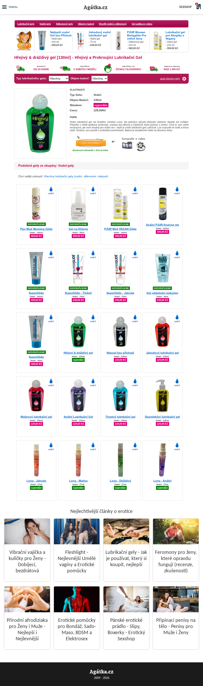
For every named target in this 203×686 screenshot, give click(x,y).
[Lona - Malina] (78, 476)
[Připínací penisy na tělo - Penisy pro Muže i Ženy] (176, 652)
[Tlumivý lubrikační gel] (120, 412)
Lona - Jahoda (36, 480)
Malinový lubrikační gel (36, 416)
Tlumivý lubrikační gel (120, 416)
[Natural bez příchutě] (120, 348)
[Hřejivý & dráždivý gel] (78, 348)
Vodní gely (45, 24)
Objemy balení (86, 24)
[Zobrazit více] (40, 157)
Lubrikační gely (25, 24)
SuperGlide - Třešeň (78, 293)
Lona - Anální (162, 480)
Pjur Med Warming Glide (36, 229)
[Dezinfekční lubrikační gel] (162, 412)
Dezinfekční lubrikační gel (162, 416)
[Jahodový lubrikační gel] (162, 348)
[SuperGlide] (36, 284)
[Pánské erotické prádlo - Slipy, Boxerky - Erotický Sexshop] (126, 652)
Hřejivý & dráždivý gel (78, 352)
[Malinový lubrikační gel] (36, 412)
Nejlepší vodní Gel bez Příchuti (61, 34)
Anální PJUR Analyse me (162, 224)
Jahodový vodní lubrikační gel (100, 34)
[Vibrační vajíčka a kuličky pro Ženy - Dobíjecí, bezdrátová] (27, 584)
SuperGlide (36, 293)
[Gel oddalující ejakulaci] (162, 284)
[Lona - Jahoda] (36, 476)
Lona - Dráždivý (120, 480)
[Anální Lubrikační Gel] (78, 412)
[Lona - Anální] (162, 476)
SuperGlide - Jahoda (120, 293)
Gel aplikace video (142, 24)
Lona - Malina (78, 480)
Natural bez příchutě (120, 352)
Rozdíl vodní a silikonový (113, 24)
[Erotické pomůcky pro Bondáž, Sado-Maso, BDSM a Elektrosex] (77, 652)
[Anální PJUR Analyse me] (162, 220)
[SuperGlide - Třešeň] (78, 284)
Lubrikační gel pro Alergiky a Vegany (175, 35)
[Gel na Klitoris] (78, 220)
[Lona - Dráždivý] (120, 476)
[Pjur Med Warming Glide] (36, 220)
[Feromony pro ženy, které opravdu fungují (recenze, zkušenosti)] (176, 584)
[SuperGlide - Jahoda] (120, 284)
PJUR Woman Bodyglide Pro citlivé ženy (136, 35)
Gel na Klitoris (78, 229)
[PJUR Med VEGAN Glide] (120, 220)
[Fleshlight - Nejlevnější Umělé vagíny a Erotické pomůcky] (77, 584)
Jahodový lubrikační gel (162, 352)
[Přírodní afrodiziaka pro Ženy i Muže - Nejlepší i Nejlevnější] (27, 652)
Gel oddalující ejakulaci (162, 293)
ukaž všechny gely (170, 78)
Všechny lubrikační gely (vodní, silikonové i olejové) (76, 176)
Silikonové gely (64, 24)
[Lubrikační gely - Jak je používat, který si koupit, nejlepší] (126, 584)
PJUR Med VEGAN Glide (120, 229)
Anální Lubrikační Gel (78, 416)
